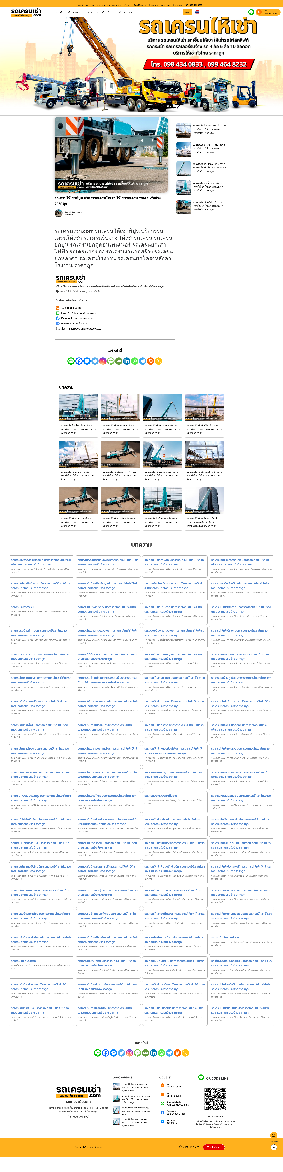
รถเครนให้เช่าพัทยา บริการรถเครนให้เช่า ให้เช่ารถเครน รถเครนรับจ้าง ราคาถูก (240, 632)
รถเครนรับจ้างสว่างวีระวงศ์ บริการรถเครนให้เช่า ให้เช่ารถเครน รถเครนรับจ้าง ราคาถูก (41, 562)
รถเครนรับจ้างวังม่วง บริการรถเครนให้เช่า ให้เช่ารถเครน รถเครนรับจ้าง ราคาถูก (41, 656)
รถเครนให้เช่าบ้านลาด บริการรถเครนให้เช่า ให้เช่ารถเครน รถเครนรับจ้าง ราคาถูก (173, 609)
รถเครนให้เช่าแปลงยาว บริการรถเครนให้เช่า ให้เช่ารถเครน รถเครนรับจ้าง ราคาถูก (78, 475)
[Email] (118, 361)
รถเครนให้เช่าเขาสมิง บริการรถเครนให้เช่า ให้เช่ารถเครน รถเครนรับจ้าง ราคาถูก (241, 750)
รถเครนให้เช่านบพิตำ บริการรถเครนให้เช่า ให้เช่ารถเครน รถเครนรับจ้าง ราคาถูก (41, 868)
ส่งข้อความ (172, 1123)
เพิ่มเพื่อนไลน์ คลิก (174, 1102)
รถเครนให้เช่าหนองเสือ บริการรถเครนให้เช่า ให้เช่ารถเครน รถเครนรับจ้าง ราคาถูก (173, 1010)
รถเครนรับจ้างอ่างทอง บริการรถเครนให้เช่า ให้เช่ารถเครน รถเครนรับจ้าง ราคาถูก (40, 986)
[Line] (71, 361)
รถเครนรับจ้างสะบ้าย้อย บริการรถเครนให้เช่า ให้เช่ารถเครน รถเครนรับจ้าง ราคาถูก (41, 939)
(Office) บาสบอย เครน (178, 1105)
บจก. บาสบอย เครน (176, 1114)
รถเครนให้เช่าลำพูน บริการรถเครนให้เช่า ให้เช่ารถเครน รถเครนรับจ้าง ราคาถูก (40, 750)
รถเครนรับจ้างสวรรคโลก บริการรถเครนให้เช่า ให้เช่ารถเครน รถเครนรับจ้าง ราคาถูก (240, 562)
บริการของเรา (74, 12)
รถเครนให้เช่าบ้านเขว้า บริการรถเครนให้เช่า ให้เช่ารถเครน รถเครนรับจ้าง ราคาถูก (173, 892)
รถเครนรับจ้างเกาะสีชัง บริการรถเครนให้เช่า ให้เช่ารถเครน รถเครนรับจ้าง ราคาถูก (40, 915)
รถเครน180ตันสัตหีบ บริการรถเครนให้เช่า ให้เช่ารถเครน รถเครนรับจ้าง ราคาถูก (174, 963)
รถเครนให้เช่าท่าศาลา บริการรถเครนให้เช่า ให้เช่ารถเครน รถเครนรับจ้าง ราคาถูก (41, 680)
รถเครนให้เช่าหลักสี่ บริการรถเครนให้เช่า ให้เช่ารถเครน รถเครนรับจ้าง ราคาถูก (107, 963)
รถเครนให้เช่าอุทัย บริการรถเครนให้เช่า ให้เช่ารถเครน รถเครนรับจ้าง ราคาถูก (172, 821)
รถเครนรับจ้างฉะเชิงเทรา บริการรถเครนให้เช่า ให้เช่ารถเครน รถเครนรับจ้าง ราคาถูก (240, 774)
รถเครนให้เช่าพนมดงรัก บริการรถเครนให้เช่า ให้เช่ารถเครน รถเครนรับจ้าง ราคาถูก (204, 475)
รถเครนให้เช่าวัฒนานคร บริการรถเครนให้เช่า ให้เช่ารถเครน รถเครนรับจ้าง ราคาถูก (241, 703)
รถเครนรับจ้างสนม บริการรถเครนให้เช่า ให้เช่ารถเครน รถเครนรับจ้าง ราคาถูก (240, 656)
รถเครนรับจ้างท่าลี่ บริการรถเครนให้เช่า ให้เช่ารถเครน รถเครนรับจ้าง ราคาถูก (39, 632)
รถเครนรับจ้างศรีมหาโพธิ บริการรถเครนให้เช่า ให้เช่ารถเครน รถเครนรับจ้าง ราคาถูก (107, 915)
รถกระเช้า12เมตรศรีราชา (225, 937)
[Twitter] (95, 361)
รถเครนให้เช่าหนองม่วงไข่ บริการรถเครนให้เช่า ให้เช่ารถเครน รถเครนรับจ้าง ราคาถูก (173, 750)
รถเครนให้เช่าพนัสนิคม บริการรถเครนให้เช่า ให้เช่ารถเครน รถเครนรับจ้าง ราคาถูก (240, 986)
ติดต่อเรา (274, 1141)
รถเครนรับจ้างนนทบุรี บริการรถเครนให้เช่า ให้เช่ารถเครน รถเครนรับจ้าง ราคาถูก (240, 821)
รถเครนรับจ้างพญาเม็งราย (160, 796)
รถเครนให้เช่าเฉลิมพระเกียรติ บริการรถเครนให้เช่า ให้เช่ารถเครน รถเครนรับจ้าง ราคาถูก (202, 522)
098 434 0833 (271, 13)
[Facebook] (79, 361)
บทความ (91, 12)
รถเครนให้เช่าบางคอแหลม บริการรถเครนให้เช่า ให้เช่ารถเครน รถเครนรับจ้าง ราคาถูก (107, 774)
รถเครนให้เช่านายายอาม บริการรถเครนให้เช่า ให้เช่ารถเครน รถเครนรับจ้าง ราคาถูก (108, 703)
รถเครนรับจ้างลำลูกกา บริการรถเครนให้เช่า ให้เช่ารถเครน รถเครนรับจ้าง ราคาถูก (107, 868)
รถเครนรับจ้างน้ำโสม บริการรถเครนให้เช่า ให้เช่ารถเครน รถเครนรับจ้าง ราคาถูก (209, 186)
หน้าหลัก (60, 12)
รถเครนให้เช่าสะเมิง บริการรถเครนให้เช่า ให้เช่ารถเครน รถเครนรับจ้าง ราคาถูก (40, 1010)
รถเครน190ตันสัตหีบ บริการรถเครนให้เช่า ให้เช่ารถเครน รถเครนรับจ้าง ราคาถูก (41, 821)
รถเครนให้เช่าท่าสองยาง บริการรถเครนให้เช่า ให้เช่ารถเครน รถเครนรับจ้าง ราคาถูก (41, 892)
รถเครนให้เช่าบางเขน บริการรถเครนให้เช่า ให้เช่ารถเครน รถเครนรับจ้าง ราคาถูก (241, 892)
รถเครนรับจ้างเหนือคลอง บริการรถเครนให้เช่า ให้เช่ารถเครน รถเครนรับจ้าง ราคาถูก (240, 727)
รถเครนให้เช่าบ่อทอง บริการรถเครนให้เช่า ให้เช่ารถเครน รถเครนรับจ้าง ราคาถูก (241, 868)
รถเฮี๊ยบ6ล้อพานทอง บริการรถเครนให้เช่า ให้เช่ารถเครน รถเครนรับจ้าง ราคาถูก (174, 632)
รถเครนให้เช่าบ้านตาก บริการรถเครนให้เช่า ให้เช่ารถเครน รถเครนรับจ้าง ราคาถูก (78, 522)
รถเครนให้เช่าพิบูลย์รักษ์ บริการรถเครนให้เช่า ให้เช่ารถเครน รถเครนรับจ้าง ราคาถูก (174, 868)
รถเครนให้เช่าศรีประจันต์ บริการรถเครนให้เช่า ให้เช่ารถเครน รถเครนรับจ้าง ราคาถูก (108, 750)
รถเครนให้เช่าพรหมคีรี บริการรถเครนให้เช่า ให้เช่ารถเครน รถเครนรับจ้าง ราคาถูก (120, 475)
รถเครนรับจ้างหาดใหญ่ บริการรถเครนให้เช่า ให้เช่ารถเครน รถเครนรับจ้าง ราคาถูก (241, 845)
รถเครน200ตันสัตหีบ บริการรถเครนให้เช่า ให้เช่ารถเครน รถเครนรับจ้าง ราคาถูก (108, 656)
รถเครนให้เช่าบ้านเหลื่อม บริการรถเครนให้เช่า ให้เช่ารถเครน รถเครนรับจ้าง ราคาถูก (241, 915)
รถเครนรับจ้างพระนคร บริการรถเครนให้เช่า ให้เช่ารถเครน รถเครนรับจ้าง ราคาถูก (210, 129)
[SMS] (111, 361)
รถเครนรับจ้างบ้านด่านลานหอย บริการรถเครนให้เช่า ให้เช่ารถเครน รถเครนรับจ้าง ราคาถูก (107, 821)
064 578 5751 (174, 1096)
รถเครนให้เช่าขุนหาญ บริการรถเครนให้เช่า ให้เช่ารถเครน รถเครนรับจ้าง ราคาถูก (174, 680)
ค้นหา (131, 12)
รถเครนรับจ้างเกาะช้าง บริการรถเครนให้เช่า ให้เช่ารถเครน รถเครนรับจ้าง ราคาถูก (173, 939)
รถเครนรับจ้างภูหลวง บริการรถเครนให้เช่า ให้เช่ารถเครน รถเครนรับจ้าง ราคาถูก (209, 148)
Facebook (171, 1111)
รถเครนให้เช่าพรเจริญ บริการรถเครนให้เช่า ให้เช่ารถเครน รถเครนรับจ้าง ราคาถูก (107, 609)
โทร (168, 1084)
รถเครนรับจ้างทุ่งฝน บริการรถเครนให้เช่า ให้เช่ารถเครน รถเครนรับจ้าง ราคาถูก (107, 986)
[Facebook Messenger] (87, 361)
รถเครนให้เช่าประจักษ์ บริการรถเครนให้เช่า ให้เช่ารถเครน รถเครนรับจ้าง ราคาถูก (174, 986)
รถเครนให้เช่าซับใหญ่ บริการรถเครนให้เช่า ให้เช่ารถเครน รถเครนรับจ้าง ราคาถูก (174, 845)
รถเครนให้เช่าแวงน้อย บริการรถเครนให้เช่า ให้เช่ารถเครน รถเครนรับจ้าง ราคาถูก (162, 475)
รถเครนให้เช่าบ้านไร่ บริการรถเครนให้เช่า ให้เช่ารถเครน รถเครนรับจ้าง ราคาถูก (204, 429)
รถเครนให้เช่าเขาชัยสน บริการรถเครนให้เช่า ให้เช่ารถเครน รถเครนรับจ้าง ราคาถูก (120, 429)
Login (119, 12)
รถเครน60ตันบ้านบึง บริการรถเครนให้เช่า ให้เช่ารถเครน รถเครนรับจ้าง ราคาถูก (241, 585)
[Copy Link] (158, 361)
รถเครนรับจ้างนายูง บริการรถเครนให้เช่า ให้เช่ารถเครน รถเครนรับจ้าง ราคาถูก (173, 774)
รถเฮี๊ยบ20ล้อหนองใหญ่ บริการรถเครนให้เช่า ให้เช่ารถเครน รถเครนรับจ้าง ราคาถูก (241, 963)
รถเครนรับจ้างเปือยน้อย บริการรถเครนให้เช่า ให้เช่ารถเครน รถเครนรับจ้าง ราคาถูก (108, 939)
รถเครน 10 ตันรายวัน (23, 961)
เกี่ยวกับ (106, 12)
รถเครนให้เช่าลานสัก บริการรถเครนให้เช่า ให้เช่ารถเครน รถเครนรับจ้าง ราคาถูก (174, 562)
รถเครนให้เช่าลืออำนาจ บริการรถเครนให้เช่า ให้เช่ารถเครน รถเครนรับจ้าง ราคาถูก (40, 585)
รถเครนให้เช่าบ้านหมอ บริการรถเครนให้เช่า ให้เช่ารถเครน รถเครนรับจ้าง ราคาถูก (240, 1010)
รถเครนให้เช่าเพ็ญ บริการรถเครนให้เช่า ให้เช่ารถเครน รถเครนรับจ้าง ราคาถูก (39, 727)
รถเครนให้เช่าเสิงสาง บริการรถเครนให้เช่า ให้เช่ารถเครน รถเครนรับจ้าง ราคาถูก (241, 609)
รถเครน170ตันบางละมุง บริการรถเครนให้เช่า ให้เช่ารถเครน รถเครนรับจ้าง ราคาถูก (41, 798)
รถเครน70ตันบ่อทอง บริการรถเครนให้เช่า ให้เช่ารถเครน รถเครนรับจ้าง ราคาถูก (241, 798)
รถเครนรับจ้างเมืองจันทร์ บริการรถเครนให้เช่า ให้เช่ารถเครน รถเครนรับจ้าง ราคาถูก (106, 727)
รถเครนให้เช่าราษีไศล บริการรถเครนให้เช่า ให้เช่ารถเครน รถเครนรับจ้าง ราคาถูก (174, 915)
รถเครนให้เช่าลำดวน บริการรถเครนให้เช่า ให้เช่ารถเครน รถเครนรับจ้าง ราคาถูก (107, 845)
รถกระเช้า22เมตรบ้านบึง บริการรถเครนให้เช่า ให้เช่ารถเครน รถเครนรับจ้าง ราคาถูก (108, 562)
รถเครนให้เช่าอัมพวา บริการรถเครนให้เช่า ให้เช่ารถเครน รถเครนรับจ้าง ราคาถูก (135, 1087)
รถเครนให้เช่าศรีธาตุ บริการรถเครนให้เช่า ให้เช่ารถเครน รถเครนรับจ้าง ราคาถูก (174, 727)
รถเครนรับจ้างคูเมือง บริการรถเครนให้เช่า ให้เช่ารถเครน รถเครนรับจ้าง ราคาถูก (241, 680)
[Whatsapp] (134, 361)
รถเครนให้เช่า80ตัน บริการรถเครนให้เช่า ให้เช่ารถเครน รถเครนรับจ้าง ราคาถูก (208, 205)
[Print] (150, 361)
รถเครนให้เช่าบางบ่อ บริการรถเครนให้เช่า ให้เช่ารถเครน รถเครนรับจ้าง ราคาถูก (174, 703)
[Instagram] (103, 361)
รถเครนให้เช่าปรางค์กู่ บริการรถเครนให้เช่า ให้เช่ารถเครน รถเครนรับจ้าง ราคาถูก (173, 656)
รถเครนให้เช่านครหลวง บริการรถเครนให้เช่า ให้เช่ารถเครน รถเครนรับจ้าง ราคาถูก (107, 632)
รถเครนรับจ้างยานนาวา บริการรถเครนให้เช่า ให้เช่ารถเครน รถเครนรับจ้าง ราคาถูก (209, 167)
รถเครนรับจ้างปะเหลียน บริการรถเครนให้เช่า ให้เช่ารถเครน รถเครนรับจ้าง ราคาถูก (78, 429)
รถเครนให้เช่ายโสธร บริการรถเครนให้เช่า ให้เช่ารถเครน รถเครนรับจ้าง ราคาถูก (107, 798)
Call (265, 11)
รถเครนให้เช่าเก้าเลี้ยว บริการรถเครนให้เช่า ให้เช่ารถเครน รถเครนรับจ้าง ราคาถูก (135, 1122)
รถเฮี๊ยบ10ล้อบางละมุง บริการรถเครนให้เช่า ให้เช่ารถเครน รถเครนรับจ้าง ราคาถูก (40, 845)
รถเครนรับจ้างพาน (22, 607)
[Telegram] (142, 361)
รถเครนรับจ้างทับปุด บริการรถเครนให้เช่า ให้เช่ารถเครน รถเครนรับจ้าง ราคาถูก (108, 892)
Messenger (172, 1120)
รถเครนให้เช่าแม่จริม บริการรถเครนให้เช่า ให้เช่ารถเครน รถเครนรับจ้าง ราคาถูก (120, 522)
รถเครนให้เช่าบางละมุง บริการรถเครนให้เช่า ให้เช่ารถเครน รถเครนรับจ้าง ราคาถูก (162, 429)
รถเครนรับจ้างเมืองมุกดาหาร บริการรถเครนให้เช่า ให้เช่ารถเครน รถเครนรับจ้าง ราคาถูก (173, 585)
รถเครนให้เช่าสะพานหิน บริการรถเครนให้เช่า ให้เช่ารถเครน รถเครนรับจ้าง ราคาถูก (40, 774)
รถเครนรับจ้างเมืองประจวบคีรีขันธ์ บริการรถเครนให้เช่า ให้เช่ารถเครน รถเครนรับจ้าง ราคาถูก (107, 680)
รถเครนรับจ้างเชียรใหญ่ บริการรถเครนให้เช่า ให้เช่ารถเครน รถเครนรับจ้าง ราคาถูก (108, 585)
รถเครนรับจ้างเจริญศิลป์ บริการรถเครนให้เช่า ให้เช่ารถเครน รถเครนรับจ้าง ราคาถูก (106, 1010)
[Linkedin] (126, 361)
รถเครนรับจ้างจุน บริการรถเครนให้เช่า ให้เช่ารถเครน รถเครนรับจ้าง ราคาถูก (39, 703)
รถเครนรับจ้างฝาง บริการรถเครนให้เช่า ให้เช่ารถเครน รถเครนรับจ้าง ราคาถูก (136, 1111)
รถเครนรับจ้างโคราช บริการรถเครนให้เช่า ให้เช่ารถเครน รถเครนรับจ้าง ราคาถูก (162, 522)
